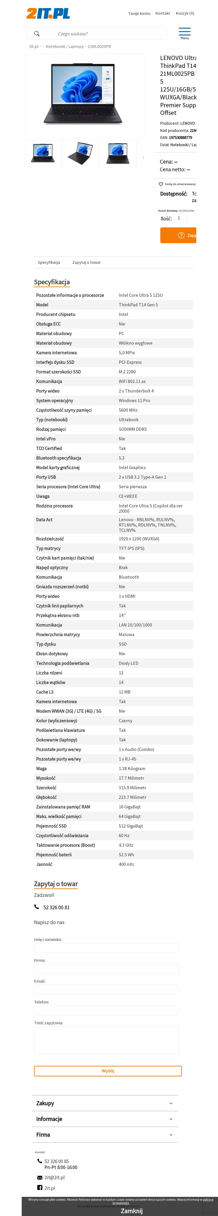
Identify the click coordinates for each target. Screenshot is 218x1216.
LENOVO (187, 123)
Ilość (166, 218)
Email (39, 981)
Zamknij (132, 1211)
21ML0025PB (99, 46)
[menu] (185, 33)
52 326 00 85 (56, 1161)
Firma (39, 960)
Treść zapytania (48, 1022)
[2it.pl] (49, 13)
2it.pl (34, 46)
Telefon (41, 1002)
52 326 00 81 (56, 907)
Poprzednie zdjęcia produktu (29, 152)
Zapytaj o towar (86, 262)
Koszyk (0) (185, 13)
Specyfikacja (49, 262)
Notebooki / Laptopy (65, 46)
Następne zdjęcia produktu (140, 152)
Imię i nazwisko (47, 939)
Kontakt (162, 13)
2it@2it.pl (54, 1177)
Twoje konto (139, 13)
